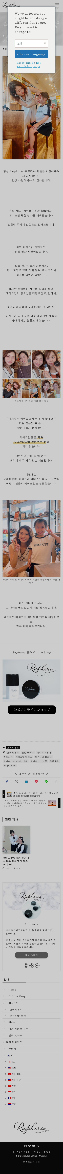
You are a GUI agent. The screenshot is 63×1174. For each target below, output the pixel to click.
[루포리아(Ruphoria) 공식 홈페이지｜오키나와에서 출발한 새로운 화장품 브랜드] (11, 6)
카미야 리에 (10, 765)
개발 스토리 (31, 955)
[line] (31, 965)
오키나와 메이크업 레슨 (16, 761)
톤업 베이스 (28, 752)
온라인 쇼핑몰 (23, 1152)
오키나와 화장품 (43, 756)
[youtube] (37, 965)
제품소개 (12, 1003)
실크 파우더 (13, 752)
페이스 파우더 (44, 752)
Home (11, 989)
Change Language (31, 54)
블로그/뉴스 (14, 1035)
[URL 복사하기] (56, 782)
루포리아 (8, 756)
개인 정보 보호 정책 (41, 1152)
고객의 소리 (13, 747)
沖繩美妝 (54, 761)
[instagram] (26, 965)
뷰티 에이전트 (14, 1042)
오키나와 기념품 (39, 761)
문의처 (11, 1048)
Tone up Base (17, 1015)
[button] (7, 782)
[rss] (37, 1145)
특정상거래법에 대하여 (26, 1156)
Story (10, 1021)
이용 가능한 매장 (17, 1028)
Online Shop (16, 996)
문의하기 (43, 1156)
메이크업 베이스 (24, 756)
